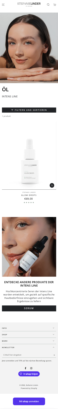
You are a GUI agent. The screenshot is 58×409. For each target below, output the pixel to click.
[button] (48, 4)
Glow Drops (29, 195)
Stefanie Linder (32, 385)
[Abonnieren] (54, 355)
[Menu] (3, 4)
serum (29, 308)
